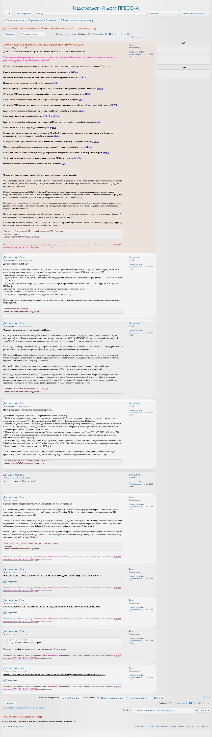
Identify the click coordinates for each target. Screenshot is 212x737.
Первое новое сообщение (66, 34)
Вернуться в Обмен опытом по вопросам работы (24, 708)
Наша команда (140, 726)
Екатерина (10, 261)
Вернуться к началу (154, 250)
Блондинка (10, 478)
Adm (8, 48)
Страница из (100, 34)
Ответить (9, 34)
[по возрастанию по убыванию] (146, 698)
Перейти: (126, 710)
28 (128, 34)
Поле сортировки (91, 698)
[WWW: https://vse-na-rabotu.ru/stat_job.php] (130, 60)
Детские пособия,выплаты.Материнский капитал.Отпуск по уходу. (49, 28)
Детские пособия (13, 257)
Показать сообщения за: (49, 698)
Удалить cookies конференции (160, 726)
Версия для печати (138, 37)
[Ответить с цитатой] (114, 44)
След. (206, 697)
